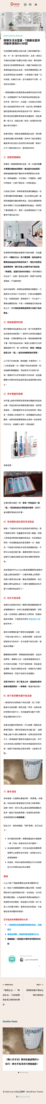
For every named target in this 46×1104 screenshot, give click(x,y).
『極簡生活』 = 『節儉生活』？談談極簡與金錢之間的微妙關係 (11, 994)
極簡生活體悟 (9, 36)
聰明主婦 (19, 36)
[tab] (18, 1072)
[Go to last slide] (7, 1049)
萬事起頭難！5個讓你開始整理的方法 (23, 934)
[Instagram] (25, 4)
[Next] (39, 1049)
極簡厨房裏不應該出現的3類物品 (34, 989)
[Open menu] (36, 4)
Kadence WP (24, 1096)
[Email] (30, 4)
